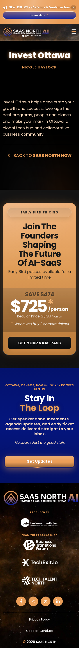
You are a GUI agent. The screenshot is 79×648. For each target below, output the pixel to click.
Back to (42, 156)
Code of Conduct (39, 631)
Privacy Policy (39, 619)
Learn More (38, 15)
